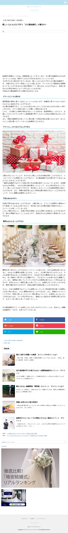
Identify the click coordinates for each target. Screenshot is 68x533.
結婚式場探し (20, 340)
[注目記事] (30, 487)
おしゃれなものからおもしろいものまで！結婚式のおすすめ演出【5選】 (27, 435)
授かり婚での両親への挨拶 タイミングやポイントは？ (37, 355)
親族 (9, 342)
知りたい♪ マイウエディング (34, 526)
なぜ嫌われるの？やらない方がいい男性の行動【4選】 (22, 433)
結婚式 (5, 342)
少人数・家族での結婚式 (10, 340)
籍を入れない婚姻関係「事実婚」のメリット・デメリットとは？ (40, 386)
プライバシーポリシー (41, 518)
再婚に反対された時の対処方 (27, 402)
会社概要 (32, 518)
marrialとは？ (25, 518)
